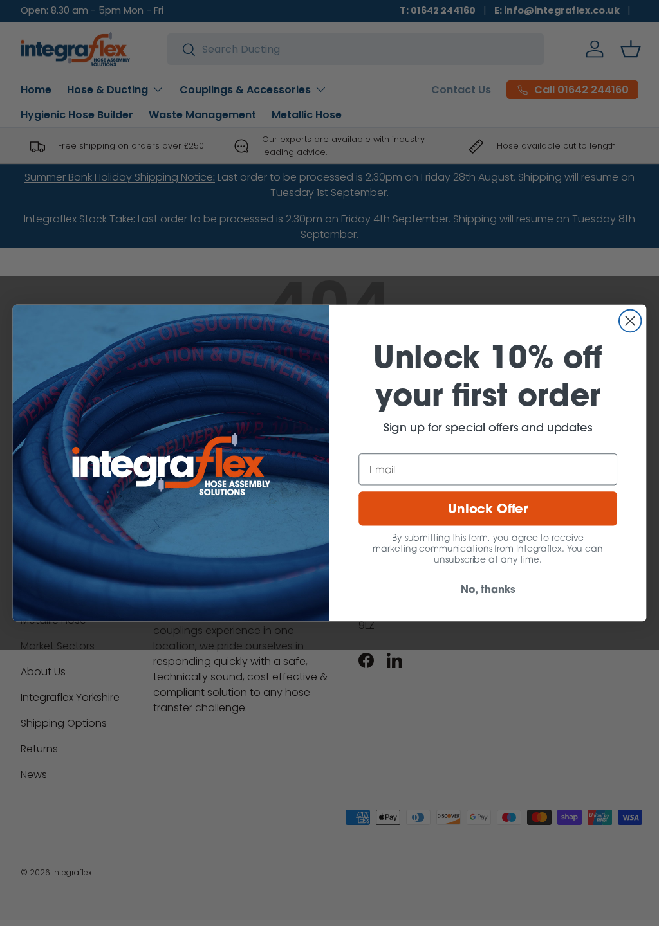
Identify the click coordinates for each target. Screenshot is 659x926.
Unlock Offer (488, 508)
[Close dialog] (630, 321)
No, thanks (488, 588)
